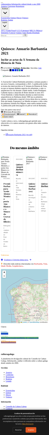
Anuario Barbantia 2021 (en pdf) (20, 135)
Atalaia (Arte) (21, 33)
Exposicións (5, 18)
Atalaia (10, 20)
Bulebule (5, 9)
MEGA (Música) (36, 31)
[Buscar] (25, 35)
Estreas (13, 18)
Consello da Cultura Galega (16, 406)
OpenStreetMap (34, 322)
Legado (4, 22)
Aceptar (31, 430)
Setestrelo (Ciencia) (8, 33)
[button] (4, 272)
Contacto (9, 409)
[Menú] (2, 2)
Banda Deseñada (33, 33)
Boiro (3, 342)
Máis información (28, 424)
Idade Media (5, 338)
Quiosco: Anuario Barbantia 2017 (33, 187)
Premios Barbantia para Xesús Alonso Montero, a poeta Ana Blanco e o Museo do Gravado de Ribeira (8, 202)
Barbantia (4, 334)
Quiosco (25, 18)
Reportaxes (20, 6)
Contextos (9, 375)
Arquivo (4, 6)
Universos (11, 6)
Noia (7, 342)
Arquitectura (15, 338)
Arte (40, 68)
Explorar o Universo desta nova (16, 260)
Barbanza (12, 342)
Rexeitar (18, 430)
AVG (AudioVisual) (8, 31)
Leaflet (24, 322)
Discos (19, 18)
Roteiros (4, 20)
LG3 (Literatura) (23, 31)
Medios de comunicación (29, 338)
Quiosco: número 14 (21, 169)
